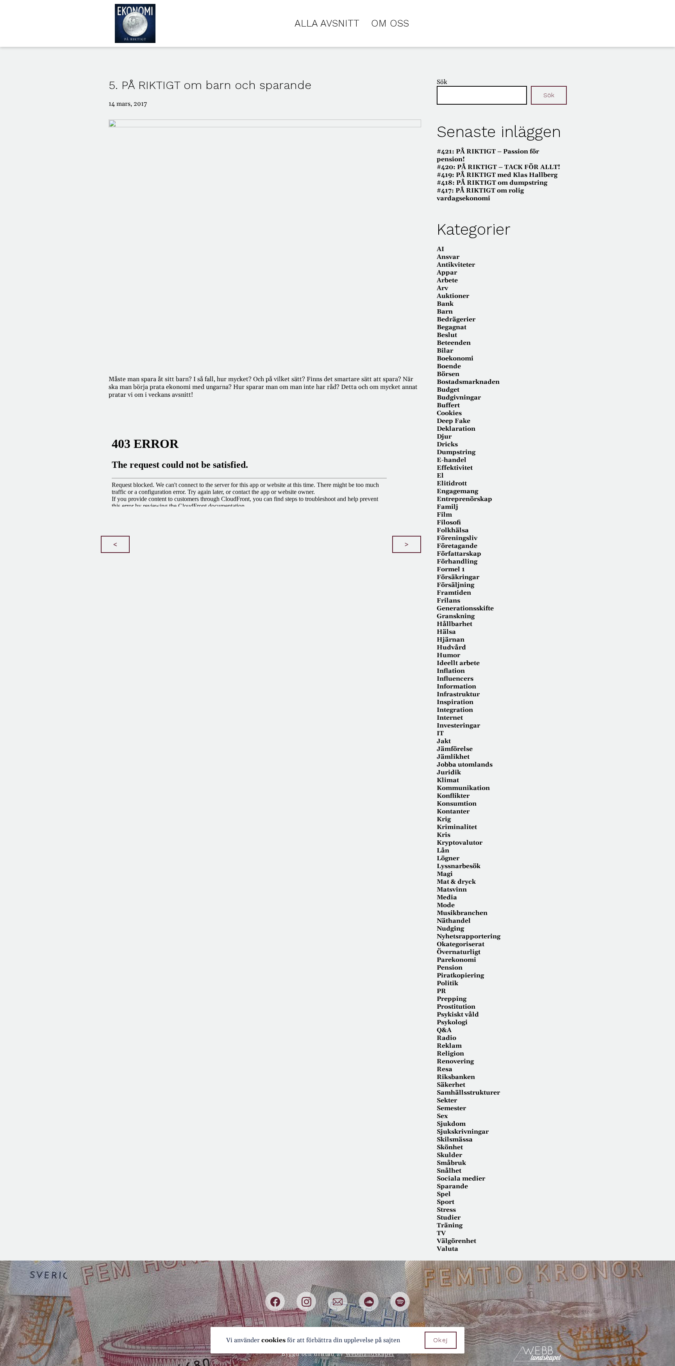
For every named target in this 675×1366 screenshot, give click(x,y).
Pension (449, 968)
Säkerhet (451, 1085)
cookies (273, 1340)
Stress (446, 1210)
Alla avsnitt (327, 23)
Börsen (448, 374)
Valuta (447, 1249)
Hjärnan (450, 640)
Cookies (449, 413)
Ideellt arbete (458, 663)
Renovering (455, 1061)
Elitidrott (452, 483)
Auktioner (453, 296)
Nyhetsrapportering (468, 936)
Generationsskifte (465, 608)
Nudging (450, 929)
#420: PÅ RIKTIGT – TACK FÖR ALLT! (498, 167)
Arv (442, 288)
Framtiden (454, 593)
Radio (446, 1038)
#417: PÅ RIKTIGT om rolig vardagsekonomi (480, 194)
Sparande (452, 1186)
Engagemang (457, 491)
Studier (449, 1218)
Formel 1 (451, 569)
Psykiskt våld (458, 1014)
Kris (443, 835)
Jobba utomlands (465, 765)
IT (440, 733)
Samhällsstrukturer (468, 1093)
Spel (444, 1194)
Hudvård (451, 647)
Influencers (455, 679)
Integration (455, 710)
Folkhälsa (453, 530)
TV (441, 1233)
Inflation (451, 671)
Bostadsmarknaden (468, 382)
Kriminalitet (457, 827)
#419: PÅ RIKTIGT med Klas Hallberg (497, 175)
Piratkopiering (460, 975)
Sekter (447, 1100)
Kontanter (453, 811)
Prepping (451, 999)
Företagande (457, 546)
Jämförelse (455, 749)
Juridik (449, 772)
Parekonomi (456, 960)
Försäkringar (458, 577)
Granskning (456, 616)
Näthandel (454, 921)
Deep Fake (453, 421)
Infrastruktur (458, 694)
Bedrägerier (456, 319)
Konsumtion (457, 804)
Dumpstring (456, 452)
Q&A (444, 1030)
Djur (444, 436)
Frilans (448, 601)
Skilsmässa (455, 1139)
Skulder (449, 1155)
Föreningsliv (457, 538)
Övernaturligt (458, 952)
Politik (447, 983)
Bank (445, 304)
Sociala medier (461, 1178)
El (440, 476)
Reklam (449, 1046)
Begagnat (451, 327)
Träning (449, 1225)
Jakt (444, 741)
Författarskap (459, 554)
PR (441, 991)
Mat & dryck (456, 882)
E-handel (451, 460)
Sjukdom (451, 1124)
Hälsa (446, 632)
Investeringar (458, 725)
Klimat (448, 780)
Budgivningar (459, 397)
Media (447, 897)
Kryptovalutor (459, 843)
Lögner (448, 858)
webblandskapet (369, 1354)
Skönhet (450, 1147)
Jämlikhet (453, 757)
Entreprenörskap (464, 499)
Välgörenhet (456, 1241)
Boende (449, 366)
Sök (442, 82)
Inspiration (455, 702)
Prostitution (456, 1007)
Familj (447, 507)
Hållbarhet (454, 624)
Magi (445, 874)
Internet (450, 718)
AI (440, 249)
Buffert (448, 405)
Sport (445, 1202)
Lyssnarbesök (458, 866)
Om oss (390, 23)
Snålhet (449, 1171)
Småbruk (451, 1163)
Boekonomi (455, 358)
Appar (447, 272)
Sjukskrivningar (463, 1132)
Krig (444, 819)
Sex (442, 1116)
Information (456, 686)
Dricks (447, 444)
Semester (451, 1108)
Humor (448, 655)
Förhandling (457, 561)
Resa (444, 1069)
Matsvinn (452, 889)
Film (444, 515)
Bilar (445, 351)
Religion (450, 1053)
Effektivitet (455, 468)
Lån (443, 850)
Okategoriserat (460, 944)
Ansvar (448, 257)
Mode (446, 905)
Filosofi (449, 522)
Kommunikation (463, 788)
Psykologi (452, 1022)
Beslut (447, 335)
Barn (445, 312)
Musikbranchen (462, 913)
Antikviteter (456, 265)
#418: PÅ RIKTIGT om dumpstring (492, 183)
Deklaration (456, 429)
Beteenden (454, 343)
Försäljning (455, 585)
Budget (448, 390)
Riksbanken (456, 1077)
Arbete (447, 280)
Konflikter (453, 796)
